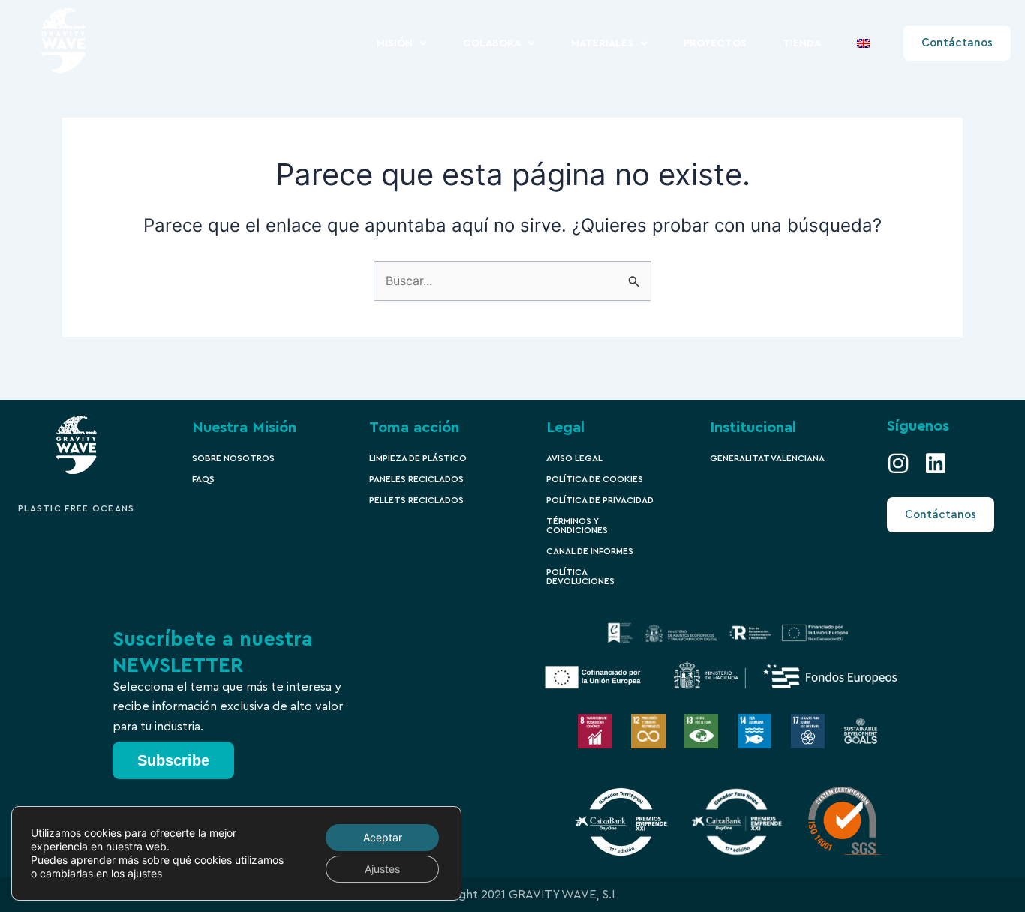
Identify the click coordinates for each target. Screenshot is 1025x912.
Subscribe (173, 760)
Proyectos (715, 43)
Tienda (802, 43)
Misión (395, 43)
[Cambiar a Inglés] (863, 43)
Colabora (492, 43)
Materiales (602, 43)
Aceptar (382, 837)
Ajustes (382, 868)
